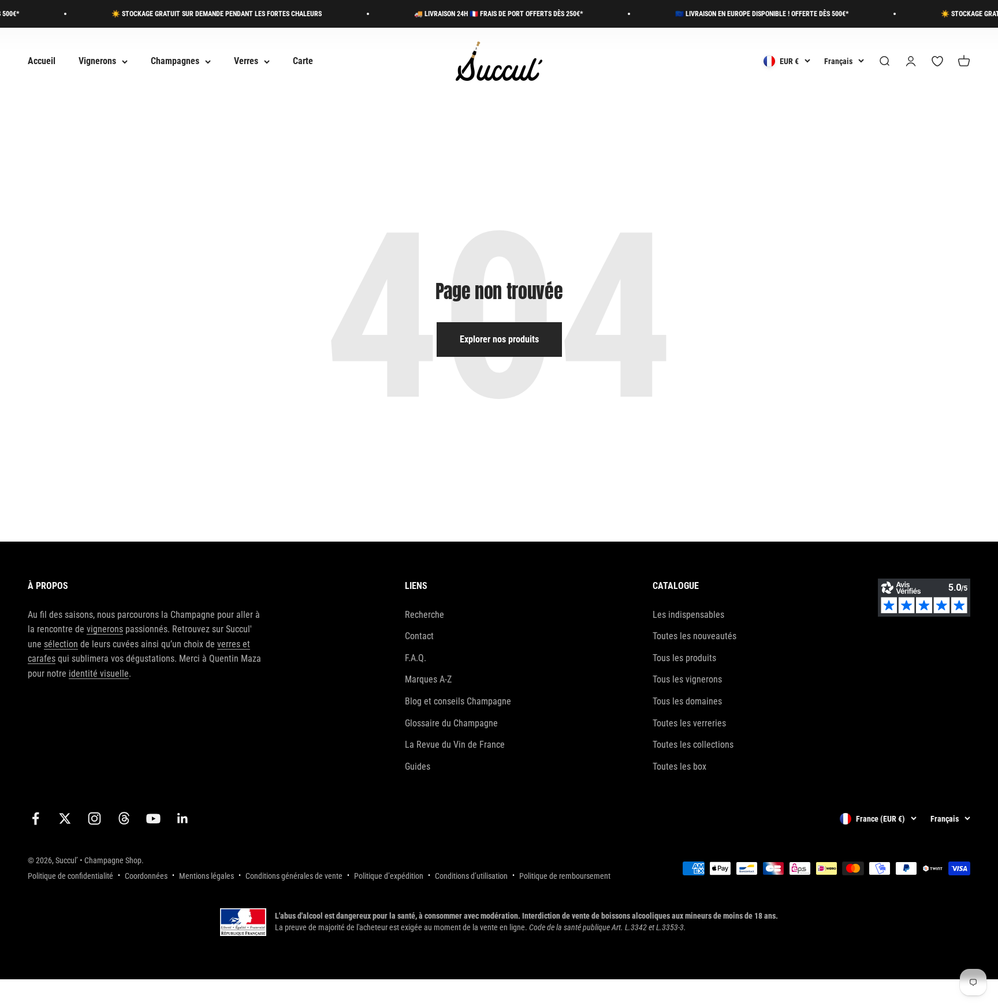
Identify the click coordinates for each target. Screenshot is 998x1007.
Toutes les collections (693, 744)
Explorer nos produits (499, 339)
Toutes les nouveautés (694, 636)
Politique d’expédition (388, 876)
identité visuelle (99, 673)
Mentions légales (206, 876)
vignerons (105, 629)
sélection (61, 644)
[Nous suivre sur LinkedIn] (183, 818)
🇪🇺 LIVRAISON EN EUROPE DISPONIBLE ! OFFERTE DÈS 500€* (746, 14)
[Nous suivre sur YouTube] (153, 818)
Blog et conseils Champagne (458, 701)
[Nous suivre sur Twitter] (65, 818)
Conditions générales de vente (293, 876)
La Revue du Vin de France (455, 744)
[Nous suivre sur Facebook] (35, 818)
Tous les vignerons (687, 679)
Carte (303, 61)
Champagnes (175, 61)
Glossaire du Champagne (451, 723)
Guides (417, 766)
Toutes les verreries (689, 723)
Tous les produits (684, 657)
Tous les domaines (687, 701)
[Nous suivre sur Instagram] (94, 818)
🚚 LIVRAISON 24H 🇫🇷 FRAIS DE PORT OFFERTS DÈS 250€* (483, 14)
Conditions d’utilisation (471, 876)
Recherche (424, 614)
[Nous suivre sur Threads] (124, 818)
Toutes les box (679, 766)
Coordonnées (146, 876)
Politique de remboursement (564, 876)
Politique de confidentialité (70, 876)
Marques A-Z (428, 679)
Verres (246, 61)
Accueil (41, 61)
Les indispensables (688, 614)
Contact (419, 636)
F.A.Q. (415, 657)
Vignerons (97, 61)
